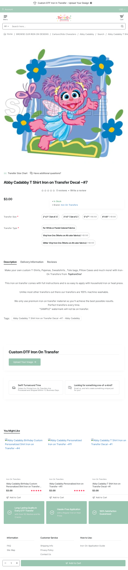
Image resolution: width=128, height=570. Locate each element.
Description (10, 261)
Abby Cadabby (87, 34)
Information (12, 537)
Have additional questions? (47, 173)
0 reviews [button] (61, 190)
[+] (17, 563)
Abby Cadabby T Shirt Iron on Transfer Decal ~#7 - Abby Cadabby (46, 318)
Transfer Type (10, 228)
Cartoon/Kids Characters (64, 34)
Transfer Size (10, 216)
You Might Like (12, 430)
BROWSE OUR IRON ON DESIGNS (32, 34)
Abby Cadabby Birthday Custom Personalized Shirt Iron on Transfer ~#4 (23, 485)
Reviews (52, 261)
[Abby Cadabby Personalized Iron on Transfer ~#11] (67, 457)
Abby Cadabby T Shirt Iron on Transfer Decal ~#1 (106, 485)
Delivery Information (31, 261)
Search (101, 34)
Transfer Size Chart (17, 173)
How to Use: (86, 537)
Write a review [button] (78, 190)
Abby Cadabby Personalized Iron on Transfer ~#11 (66, 485)
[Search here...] (122, 26)
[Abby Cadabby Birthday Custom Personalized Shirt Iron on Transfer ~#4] (24, 457)
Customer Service (49, 537)
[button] (73, 563)
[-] (5, 563)
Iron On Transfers (69, 205)
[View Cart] (122, 17)
